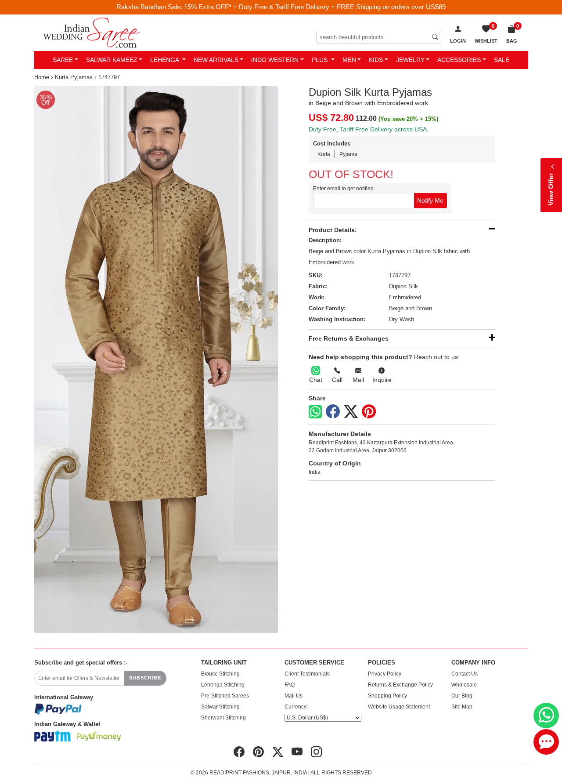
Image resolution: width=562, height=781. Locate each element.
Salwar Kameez (111, 59)
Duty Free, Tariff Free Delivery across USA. (369, 129)
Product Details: (333, 229)
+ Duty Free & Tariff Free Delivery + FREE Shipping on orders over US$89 (339, 7)
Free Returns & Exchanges (349, 338)
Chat (315, 379)
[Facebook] (333, 412)
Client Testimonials (307, 674)
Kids (376, 59)
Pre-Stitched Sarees (225, 696)
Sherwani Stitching (223, 718)
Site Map (461, 707)
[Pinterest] (369, 412)
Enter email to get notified (343, 188)
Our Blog (461, 696)
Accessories (459, 59)
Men (349, 59)
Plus (320, 59)
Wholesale (464, 685)
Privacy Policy (384, 674)
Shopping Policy (387, 696)
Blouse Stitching (220, 674)
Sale (501, 59)
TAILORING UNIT (224, 663)
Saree (63, 59)
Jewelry (410, 59)
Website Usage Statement (399, 707)
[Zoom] (156, 359)
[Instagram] (316, 751)
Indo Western (275, 59)
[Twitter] (351, 412)
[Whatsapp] (315, 411)
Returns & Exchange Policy (400, 685)
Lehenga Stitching (223, 685)
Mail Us (294, 696)
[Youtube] (297, 751)
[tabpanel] (156, 359)
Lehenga (165, 59)
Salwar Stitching (220, 707)
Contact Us (464, 674)
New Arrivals (216, 59)
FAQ (290, 685)
